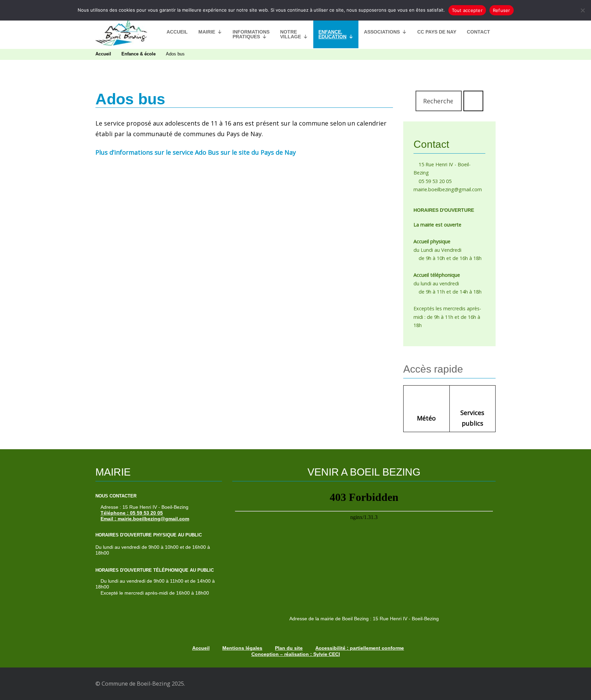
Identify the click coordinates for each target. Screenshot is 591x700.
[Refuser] (582, 10)
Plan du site (289, 648)
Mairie (206, 32)
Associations (382, 32)
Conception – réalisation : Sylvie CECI (295, 654)
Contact (478, 32)
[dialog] (295, 10)
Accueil (177, 32)
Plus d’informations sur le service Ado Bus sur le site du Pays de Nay (195, 152)
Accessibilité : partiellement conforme (359, 648)
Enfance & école (138, 54)
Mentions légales (242, 648)
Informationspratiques (251, 34)
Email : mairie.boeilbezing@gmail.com (145, 518)
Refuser (501, 10)
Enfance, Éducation (332, 34)
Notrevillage (290, 34)
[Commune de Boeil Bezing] (121, 32)
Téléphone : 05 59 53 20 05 (132, 513)
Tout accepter (467, 10)
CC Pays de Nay (436, 32)
